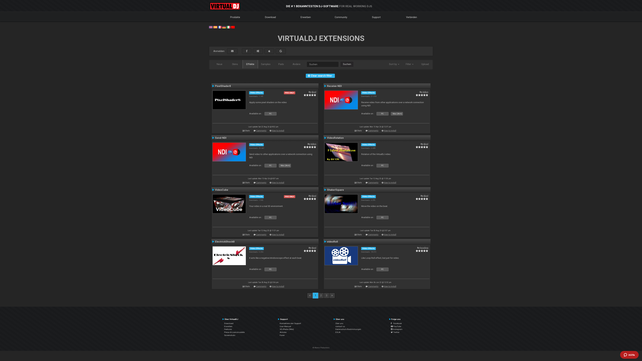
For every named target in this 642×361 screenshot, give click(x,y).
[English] (211, 26)
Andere (296, 64)
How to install (278, 131)
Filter (409, 64)
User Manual (285, 326)
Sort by (393, 64)
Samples (266, 64)
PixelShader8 (223, 86)
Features (228, 329)
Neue (219, 64)
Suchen (347, 64)
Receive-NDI (334, 86)
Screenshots (229, 335)
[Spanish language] (215, 26)
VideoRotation (335, 137)
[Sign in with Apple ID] (269, 51)
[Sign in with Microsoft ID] (258, 51)
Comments (261, 131)
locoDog (424, 248)
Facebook (397, 323)
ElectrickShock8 (225, 241)
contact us (340, 326)
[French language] (220, 26)
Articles (283, 332)
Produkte (235, 17)
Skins (235, 64)
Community (341, 17)
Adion (425, 92)
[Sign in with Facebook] (246, 51)
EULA (337, 332)
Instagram (397, 329)
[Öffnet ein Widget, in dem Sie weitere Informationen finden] (629, 355)
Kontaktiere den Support (290, 323)
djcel (313, 92)
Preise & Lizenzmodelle (234, 332)
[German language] (224, 26)
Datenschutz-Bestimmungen (348, 329)
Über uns (339, 323)
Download (270, 17)
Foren (282, 335)
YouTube (397, 326)
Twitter (396, 332)
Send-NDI (220, 137)
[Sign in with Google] (281, 51)
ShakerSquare (335, 189)
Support (376, 17)
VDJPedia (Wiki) (287, 329)
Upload (425, 64)
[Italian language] (228, 26)
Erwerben (306, 17)
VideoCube (221, 189)
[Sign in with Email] (232, 51)
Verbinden (411, 17)
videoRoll (332, 241)
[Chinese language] (233, 26)
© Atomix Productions (321, 348)
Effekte (250, 64)
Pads (281, 64)
